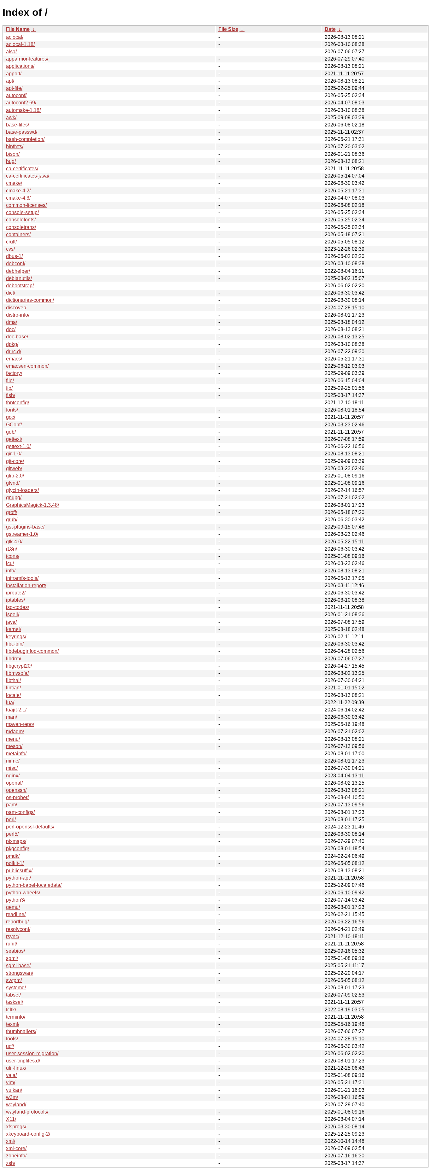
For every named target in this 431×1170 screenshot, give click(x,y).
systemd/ (16, 987)
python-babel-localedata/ (34, 885)
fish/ (10, 395)
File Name (18, 29)
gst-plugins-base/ (25, 526)
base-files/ (17, 124)
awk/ (11, 117)
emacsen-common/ (27, 366)
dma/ (11, 322)
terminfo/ (15, 1017)
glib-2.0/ (15, 475)
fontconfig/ (17, 402)
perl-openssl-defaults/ (30, 826)
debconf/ (15, 263)
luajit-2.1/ (16, 709)
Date (330, 29)
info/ (10, 570)
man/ (11, 717)
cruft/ (11, 241)
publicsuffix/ (19, 870)
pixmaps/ (16, 841)
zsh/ (10, 1163)
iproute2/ (16, 592)
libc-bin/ (15, 643)
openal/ (14, 783)
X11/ (11, 1119)
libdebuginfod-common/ (32, 651)
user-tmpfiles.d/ (23, 1060)
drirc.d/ (13, 351)
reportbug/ (17, 921)
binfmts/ (14, 146)
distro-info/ (17, 315)
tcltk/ (11, 1009)
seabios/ (15, 951)
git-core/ (15, 461)
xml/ (10, 1141)
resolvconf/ (18, 929)
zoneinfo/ (16, 1155)
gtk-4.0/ (14, 541)
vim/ (10, 1082)
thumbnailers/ (21, 1031)
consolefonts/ (21, 219)
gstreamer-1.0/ (22, 534)
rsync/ (12, 936)
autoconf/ (16, 95)
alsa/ (11, 51)
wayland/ (16, 1104)
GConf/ (14, 424)
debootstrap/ (20, 285)
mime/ (13, 760)
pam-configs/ (20, 812)
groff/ (11, 512)
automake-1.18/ (23, 110)
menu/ (13, 739)
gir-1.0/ (13, 453)
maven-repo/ (20, 724)
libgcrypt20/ (19, 666)
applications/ (20, 66)
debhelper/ (18, 271)
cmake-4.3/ (18, 198)
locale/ (13, 695)
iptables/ (15, 600)
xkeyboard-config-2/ (28, 1134)
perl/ (11, 819)
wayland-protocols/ (27, 1111)
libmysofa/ (17, 673)
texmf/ (12, 1024)
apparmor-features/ (27, 58)
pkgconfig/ (17, 848)
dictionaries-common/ (30, 300)
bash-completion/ (25, 139)
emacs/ (14, 358)
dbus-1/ (14, 256)
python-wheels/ (23, 892)
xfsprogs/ (16, 1126)
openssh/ (16, 790)
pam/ (11, 804)
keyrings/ (16, 636)
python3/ (15, 900)
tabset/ (13, 994)
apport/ (13, 73)
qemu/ (13, 907)
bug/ (11, 161)
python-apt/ (18, 877)
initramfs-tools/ (22, 578)
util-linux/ (16, 1068)
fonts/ (12, 409)
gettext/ (14, 439)
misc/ (12, 768)
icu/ (10, 563)
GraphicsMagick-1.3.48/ (32, 505)
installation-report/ (26, 585)
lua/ (10, 702)
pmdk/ (13, 856)
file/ (10, 380)
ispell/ (12, 614)
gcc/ (10, 417)
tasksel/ (14, 1002)
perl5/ (12, 834)
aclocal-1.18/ (20, 44)
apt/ (10, 81)
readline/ (16, 914)
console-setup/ (22, 212)
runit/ (11, 943)
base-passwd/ (21, 132)
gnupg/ (13, 497)
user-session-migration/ (32, 1053)
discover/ (16, 307)
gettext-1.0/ (18, 446)
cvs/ (10, 249)
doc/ (10, 329)
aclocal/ (14, 37)
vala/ (11, 1075)
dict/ (10, 292)
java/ (11, 622)
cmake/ (14, 183)
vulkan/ (14, 1090)
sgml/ (12, 958)
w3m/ (12, 1097)
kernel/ (13, 629)
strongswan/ (19, 973)
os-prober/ (17, 797)
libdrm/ (13, 658)
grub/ (11, 519)
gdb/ (11, 432)
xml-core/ (16, 1148)
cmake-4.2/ (18, 190)
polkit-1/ (15, 863)
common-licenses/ (26, 205)
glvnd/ (13, 483)
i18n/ (11, 549)
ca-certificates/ (22, 168)
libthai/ (13, 680)
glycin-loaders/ (22, 490)
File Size (228, 29)
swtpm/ (14, 980)
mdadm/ (15, 731)
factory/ (14, 373)
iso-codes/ (17, 607)
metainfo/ (16, 753)
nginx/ (13, 775)
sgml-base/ (18, 965)
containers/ (18, 234)
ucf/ (10, 1046)
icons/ (12, 556)
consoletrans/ (21, 227)
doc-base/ (17, 336)
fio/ (9, 388)
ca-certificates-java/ (27, 175)
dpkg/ (12, 344)
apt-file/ (14, 88)
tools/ (12, 1038)
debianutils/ (19, 278)
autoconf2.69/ (21, 102)
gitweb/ (14, 468)
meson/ (14, 746)
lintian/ (13, 687)
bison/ (13, 154)
